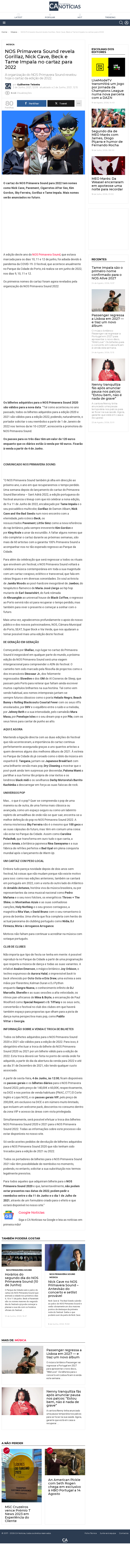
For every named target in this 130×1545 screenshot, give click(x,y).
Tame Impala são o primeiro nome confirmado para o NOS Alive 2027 (107, 273)
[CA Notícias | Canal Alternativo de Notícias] (65, 1540)
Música (53, 1277)
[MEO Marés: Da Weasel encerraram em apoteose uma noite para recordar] (108, 165)
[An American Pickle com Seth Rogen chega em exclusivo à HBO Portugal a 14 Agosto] (65, 1462)
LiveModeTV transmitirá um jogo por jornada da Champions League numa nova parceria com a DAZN (108, 89)
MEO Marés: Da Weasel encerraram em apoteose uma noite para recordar (108, 184)
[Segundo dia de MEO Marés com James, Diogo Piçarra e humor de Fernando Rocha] (108, 118)
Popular (50, 17)
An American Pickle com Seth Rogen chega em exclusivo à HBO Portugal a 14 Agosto (64, 1487)
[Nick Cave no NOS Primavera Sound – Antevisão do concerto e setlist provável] (65, 1257)
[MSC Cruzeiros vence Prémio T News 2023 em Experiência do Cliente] (22, 1475)
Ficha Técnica (91, 1533)
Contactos (123, 1533)
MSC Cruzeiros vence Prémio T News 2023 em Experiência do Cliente (18, 1514)
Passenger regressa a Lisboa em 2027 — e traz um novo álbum (64, 1353)
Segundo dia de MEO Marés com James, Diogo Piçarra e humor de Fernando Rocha (107, 138)
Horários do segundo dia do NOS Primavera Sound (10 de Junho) (21, 1279)
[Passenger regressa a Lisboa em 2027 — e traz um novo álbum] (22, 1360)
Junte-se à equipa (108, 1533)
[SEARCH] (121, 23)
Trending (110, 17)
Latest (18, 17)
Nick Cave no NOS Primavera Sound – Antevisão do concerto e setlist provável (63, 1289)
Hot (80, 17)
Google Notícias (32, 1212)
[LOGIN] (126, 23)
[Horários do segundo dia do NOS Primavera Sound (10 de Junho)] (22, 1255)
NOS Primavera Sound (46, 254)
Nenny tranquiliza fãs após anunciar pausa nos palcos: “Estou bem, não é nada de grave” (63, 1398)
